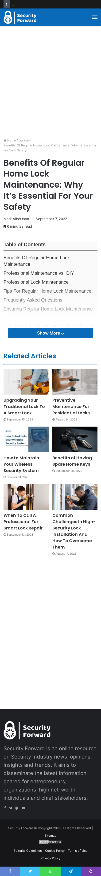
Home (11, 140)
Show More (49, 333)
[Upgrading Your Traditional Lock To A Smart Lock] (26, 382)
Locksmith (26, 140)
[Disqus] (50, 627)
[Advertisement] (50, 83)
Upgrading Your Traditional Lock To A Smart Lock (24, 406)
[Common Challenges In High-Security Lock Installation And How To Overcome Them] (74, 497)
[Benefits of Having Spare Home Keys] (74, 439)
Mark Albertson (16, 219)
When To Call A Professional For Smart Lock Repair (23, 521)
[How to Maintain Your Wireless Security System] (26, 439)
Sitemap (50, 835)
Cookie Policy (55, 850)
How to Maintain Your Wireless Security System (21, 464)
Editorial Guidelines (28, 850)
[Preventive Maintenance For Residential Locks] (74, 382)
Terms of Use (78, 850)
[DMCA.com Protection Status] (50, 843)
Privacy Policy (50, 858)
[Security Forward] (20, 17)
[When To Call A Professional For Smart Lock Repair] (26, 497)
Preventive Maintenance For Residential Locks (71, 406)
